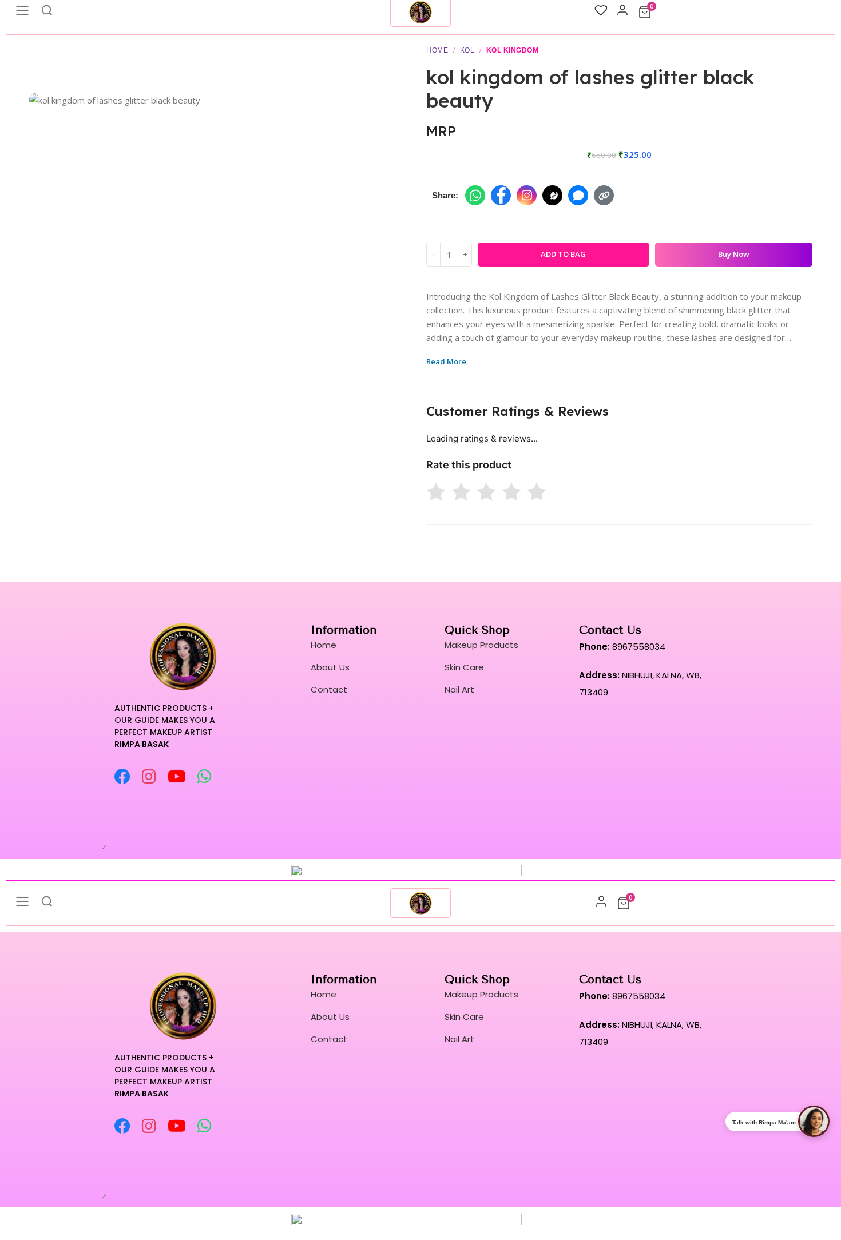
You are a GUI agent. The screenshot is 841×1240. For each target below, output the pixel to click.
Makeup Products (481, 645)
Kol (467, 50)
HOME (437, 50)
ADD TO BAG (563, 254)
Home (323, 645)
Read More (446, 361)
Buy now (733, 254)
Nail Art (459, 689)
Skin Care (464, 667)
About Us (330, 667)
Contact (329, 689)
